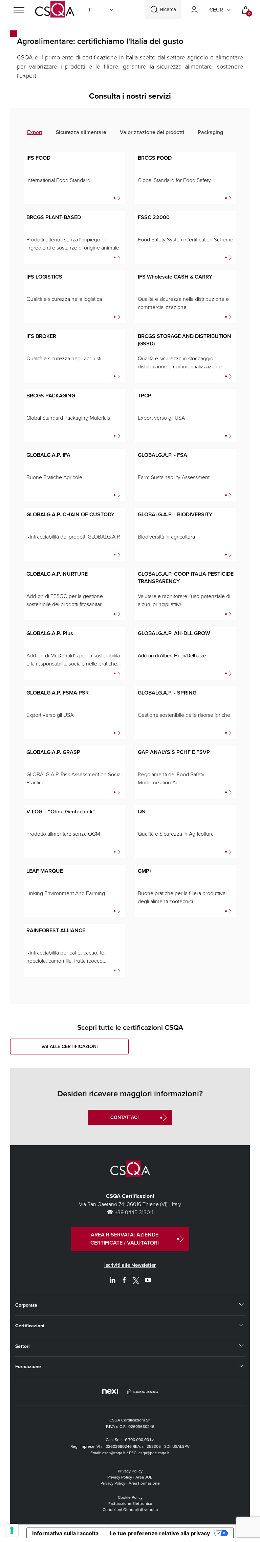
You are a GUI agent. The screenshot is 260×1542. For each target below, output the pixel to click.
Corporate (26, 1305)
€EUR (216, 10)
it (91, 10)
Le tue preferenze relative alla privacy (160, 1533)
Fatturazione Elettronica (130, 1503)
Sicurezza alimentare (81, 132)
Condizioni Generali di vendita (130, 1510)
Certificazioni (29, 1325)
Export (34, 132)
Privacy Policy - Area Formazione (130, 1483)
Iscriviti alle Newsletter (130, 1265)
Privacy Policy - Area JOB (130, 1477)
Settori (22, 1346)
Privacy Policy (130, 1471)
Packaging (210, 132)
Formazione (28, 1366)
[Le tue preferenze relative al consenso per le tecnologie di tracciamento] (11, 1530)
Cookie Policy (130, 1497)
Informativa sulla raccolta (65, 1533)
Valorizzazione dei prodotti (152, 132)
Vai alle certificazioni (69, 1046)
